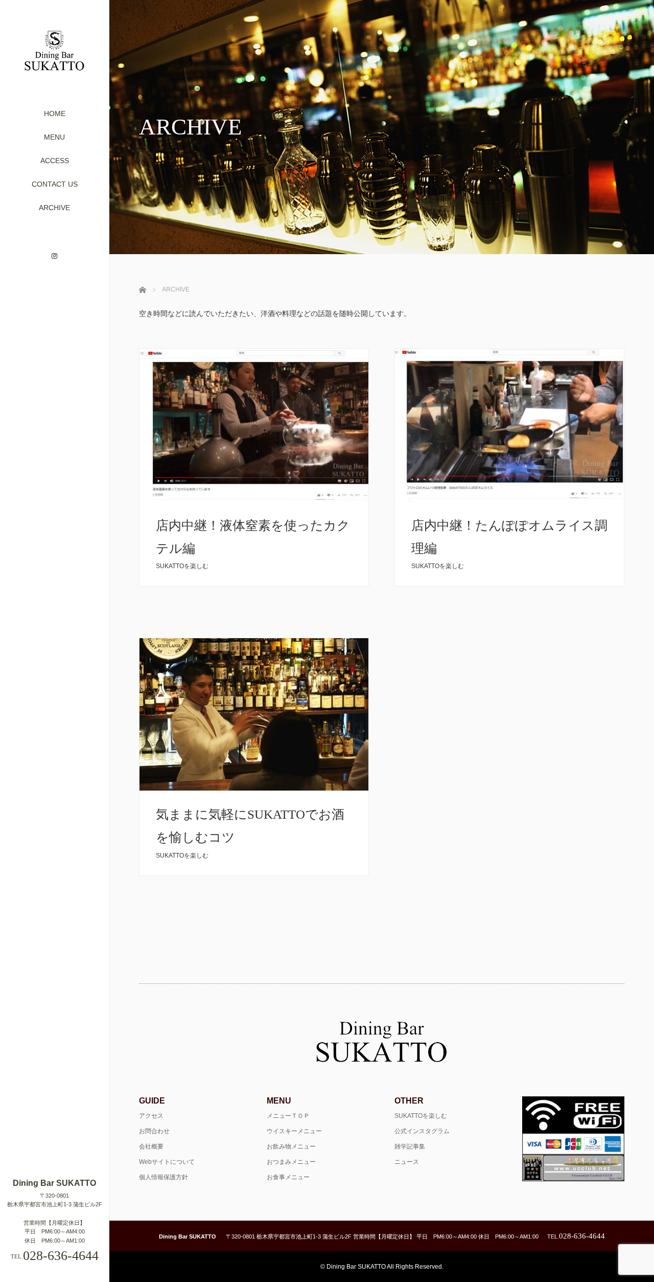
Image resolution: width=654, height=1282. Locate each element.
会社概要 (151, 1146)
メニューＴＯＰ (288, 1115)
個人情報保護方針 (163, 1177)
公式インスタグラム (422, 1131)
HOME (54, 113)
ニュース (406, 1161)
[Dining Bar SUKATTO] (54, 66)
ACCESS (54, 160)
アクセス (151, 1115)
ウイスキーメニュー (294, 1131)
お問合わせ (154, 1131)
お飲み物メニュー (291, 1146)
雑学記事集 (409, 1146)
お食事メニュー (288, 1177)
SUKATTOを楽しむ (182, 566)
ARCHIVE (54, 208)
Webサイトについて (167, 1161)
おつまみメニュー (291, 1161)
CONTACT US (55, 184)
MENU (54, 137)
